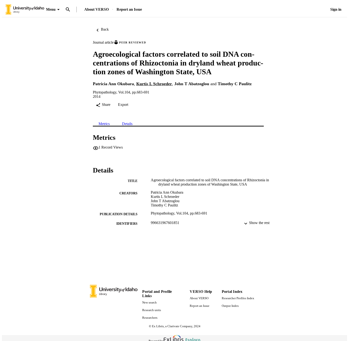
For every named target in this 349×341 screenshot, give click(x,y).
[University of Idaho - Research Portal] (25, 9)
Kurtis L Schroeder (154, 83)
